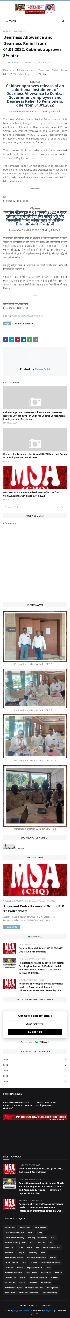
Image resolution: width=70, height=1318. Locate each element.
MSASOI (36, 1313)
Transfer (9, 1252)
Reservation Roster (14, 1257)
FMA (49, 1267)
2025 (34, 1065)
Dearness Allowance (14, 31)
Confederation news (50, 1262)
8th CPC (41, 1242)
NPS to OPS (10, 1282)
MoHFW (54, 1277)
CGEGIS (33, 1262)
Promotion (10, 1227)
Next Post (60, 507)
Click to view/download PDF (28, 315)
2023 (34, 1076)
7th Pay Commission (36, 1257)
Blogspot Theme (21, 1310)
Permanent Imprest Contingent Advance (24, 1287)
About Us (33, 1305)
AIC (51, 1242)
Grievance (46, 1272)
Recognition (52, 1287)
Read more (12, 927)
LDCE (29, 1247)
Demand (9, 1267)
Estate (20, 1267)
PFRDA (22, 1282)
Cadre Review (40, 1227)
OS (37, 1247)
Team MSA (16, 62)
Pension (33, 1282)
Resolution (10, 1292)
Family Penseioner (13, 1272)
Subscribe (35, 1031)
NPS (43, 1252)
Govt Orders (31, 1272)
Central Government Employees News (46, 1104)
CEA (24, 1262)
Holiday (58, 1272)
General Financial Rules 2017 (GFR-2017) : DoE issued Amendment (41, 950)
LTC (32, 1242)
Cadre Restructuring (15, 900)
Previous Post (11, 507)
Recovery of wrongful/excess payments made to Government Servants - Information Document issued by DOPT (41, 987)
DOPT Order (24, 1227)
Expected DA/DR (34, 1267)
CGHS (20, 1247)
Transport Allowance (28, 1292)
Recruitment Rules (52, 1247)
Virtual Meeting (49, 1292)
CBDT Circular (11, 1262)
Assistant (9, 1247)
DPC (53, 1237)
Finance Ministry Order (15, 1242)
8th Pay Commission (37, 1237)
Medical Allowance (38, 1277)
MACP (22, 1277)
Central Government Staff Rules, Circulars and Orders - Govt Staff (17, 1105)
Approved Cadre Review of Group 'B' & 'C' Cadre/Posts (33, 908)
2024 (34, 1070)
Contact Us (46, 1305)
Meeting (33, 1252)
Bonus (53, 1257)
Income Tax (10, 1277)
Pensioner (46, 1282)
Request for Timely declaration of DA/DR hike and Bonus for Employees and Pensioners (35, 455)
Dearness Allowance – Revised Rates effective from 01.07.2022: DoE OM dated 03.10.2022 (31, 494)
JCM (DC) (21, 1252)
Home (23, 1305)
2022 (34, 1081)
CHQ (39, 1232)
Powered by (27, 1042)
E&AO (30, 1232)
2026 (34, 1059)
